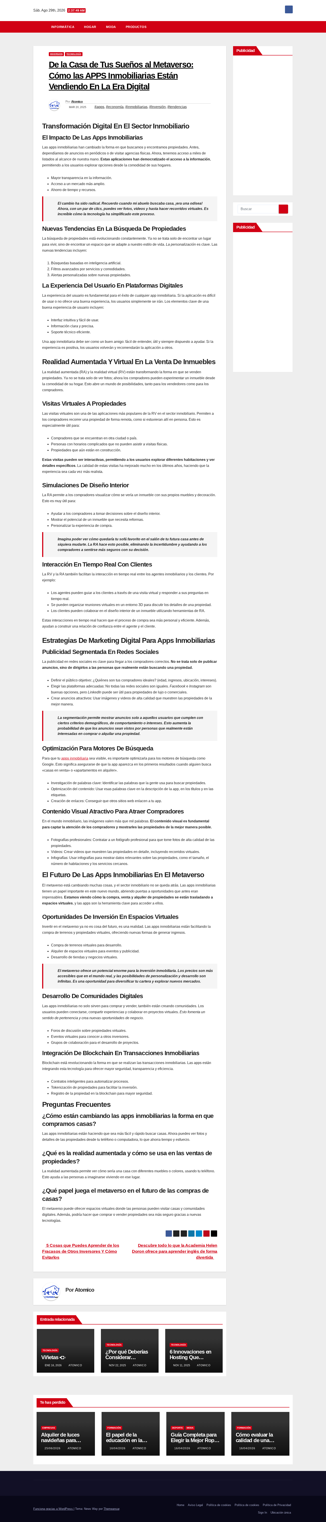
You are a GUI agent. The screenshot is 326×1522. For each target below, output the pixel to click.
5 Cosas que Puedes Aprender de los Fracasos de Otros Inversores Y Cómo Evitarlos (80, 1251)
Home (180, 1505)
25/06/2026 (53, 1448)
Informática (63, 27)
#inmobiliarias (136, 107)
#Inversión (157, 107)
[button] (291, 27)
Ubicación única (281, 1512)
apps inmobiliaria (74, 758)
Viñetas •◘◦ (53, 1357)
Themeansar (111, 1508)
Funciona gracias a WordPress (53, 1508)
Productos (136, 27)
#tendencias (177, 107)
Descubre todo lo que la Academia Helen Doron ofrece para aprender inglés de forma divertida (174, 1251)
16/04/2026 (118, 1448)
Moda (111, 27)
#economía (115, 107)
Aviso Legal (195, 1505)
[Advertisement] (263, 126)
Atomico (77, 101)
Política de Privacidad (277, 1505)
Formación (114, 1428)
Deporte (177, 1428)
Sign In (262, 1512)
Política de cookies (218, 1505)
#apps (99, 107)
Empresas (48, 1428)
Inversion (56, 54)
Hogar (90, 27)
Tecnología (73, 54)
